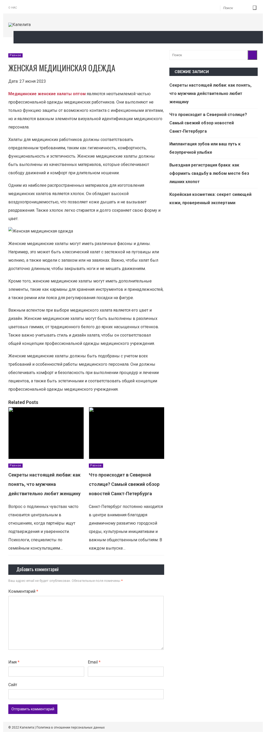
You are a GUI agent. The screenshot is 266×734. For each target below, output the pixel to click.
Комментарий (23, 591)
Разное (15, 55)
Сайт (12, 684)
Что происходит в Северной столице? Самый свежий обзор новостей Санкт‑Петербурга (124, 484)
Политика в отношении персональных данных (70, 727)
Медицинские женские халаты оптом (47, 93)
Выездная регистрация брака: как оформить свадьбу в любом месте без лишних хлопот (209, 173)
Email (94, 662)
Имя (13, 662)
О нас (12, 7)
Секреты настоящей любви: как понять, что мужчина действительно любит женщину (44, 484)
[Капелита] (19, 24)
